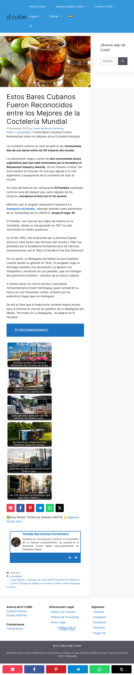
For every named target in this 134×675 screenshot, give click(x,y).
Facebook (99, 622)
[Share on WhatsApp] (50, 508)
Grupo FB (99, 633)
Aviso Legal (58, 622)
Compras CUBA (104, 6)
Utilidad (53, 16)
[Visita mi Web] (76, 557)
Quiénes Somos (17, 611)
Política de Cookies (63, 612)
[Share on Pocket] (11, 508)
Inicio (10, 132)
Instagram (99, 617)
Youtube (98, 612)
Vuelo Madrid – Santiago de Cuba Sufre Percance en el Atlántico (45, 579)
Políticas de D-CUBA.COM (67, 629)
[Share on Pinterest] (30, 508)
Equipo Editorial (17, 615)
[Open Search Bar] (30, 26)
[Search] (122, 61)
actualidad (24, 132)
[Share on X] (60, 508)
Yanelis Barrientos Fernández (45, 534)
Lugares (34, 16)
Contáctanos (15, 628)
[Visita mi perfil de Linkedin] (69, 557)
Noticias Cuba (37, 6)
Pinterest (99, 628)
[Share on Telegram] (40, 508)
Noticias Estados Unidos (70, 6)
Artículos (15, 572)
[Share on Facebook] (20, 508)
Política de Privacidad (65, 617)
